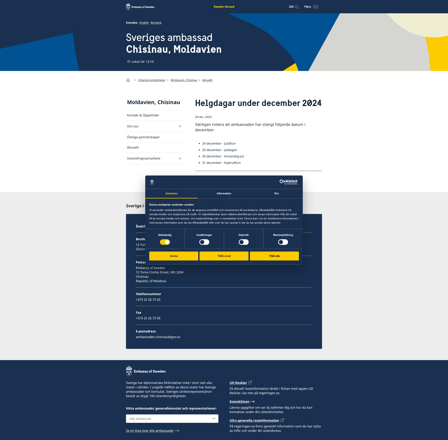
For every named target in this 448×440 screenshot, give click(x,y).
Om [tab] (276, 193)
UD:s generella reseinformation (254, 420)
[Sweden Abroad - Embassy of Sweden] (143, 6)
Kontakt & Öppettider (143, 115)
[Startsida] (129, 80)
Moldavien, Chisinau (184, 80)
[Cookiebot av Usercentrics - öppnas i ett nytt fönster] (283, 182)
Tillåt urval (224, 256)
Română (155, 23)
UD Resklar (238, 383)
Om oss (132, 126)
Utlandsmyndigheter (152, 80)
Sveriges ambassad (174, 43)
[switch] (204, 242)
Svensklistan (239, 401)
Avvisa (174, 256)
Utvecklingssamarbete (143, 158)
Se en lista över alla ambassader (150, 430)
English (144, 23)
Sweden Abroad (224, 7)
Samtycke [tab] (172, 193)
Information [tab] (224, 193)
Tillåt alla (274, 256)
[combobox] (172, 418)
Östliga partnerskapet (143, 137)
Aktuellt (207, 80)
